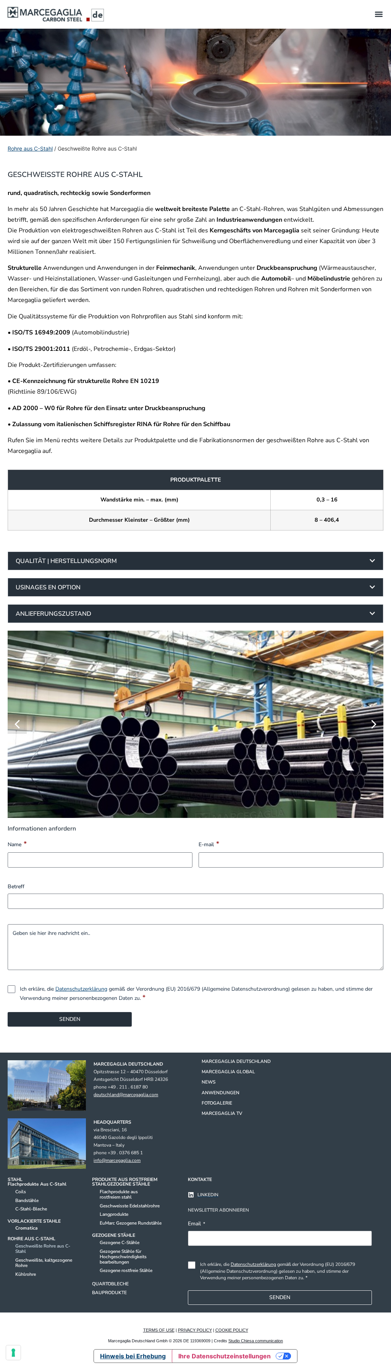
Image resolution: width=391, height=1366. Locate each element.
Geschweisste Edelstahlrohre (130, 1206)
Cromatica (26, 1228)
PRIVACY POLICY (195, 1330)
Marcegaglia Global (228, 1072)
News (208, 1082)
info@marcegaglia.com (117, 1160)
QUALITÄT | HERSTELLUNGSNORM (66, 561)
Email (196, 1223)
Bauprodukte (109, 1293)
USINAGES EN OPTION (48, 587)
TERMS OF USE (158, 1330)
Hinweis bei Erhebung (133, 1356)
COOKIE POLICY (231, 1330)
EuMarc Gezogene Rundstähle (131, 1223)
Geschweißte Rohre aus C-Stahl (42, 1248)
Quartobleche (110, 1284)
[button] (378, 14)
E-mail (209, 843)
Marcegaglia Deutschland (236, 1061)
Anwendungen (220, 1093)
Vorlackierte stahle (34, 1221)
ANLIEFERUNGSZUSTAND (53, 614)
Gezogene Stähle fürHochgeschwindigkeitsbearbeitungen (123, 1256)
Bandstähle (27, 1200)
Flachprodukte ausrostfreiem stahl (119, 1194)
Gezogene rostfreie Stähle (126, 1270)
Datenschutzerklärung (81, 989)
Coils (20, 1192)
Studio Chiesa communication (255, 1340)
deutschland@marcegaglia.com (126, 1095)
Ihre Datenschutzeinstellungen (224, 1356)
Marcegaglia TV (222, 1113)
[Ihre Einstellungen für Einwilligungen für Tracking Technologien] (13, 1352)
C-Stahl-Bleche (31, 1209)
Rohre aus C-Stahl (30, 148)
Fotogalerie (217, 1103)
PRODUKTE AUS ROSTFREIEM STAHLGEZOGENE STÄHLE (124, 1181)
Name (17, 843)
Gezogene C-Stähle (119, 1242)
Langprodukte (114, 1214)
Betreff (16, 886)
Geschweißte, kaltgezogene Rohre (43, 1263)
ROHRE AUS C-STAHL (31, 1239)
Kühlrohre (25, 1274)
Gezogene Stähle (113, 1235)
